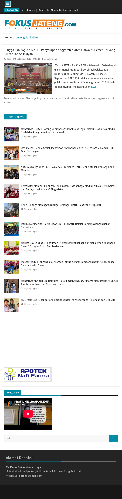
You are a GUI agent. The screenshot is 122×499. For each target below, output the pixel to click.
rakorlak (83, 98)
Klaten (21, 98)
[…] (93, 86)
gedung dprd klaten (43, 98)
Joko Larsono (50, 58)
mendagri (58, 98)
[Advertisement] (61, 338)
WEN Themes (72, 494)
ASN (31, 98)
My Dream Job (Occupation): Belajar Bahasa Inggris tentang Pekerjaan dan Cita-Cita (68, 300)
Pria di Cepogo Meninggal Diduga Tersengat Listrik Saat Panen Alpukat (61, 205)
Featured (11, 98)
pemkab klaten (71, 98)
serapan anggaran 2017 (99, 98)
